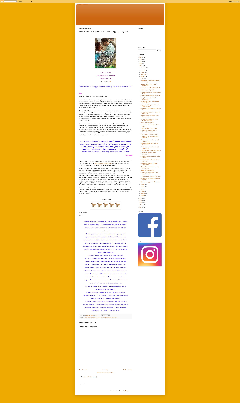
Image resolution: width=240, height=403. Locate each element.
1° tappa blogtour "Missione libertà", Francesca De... (150, 147)
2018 (141, 205)
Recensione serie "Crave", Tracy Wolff (150, 87)
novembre (143, 70)
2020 (141, 200)
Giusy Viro (99, 317)
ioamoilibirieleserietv (106, 317)
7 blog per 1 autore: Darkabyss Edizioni (151, 150)
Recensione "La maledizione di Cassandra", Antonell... (149, 131)
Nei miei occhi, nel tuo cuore (103, 163)
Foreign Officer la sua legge (90, 317)
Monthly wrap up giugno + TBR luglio (150, 182)
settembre (143, 74)
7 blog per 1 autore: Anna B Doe (149, 128)
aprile (142, 189)
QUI (110, 81)
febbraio (143, 193)
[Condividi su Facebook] (107, 315)
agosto (143, 76)
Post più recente (83, 370)
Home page (105, 370)
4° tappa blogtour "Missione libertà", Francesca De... (150, 137)
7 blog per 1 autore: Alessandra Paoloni (151, 176)
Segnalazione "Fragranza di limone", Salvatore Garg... (150, 105)
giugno (143, 184)
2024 (141, 61)
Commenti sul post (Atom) (90, 377)
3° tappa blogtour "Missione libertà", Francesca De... (150, 140)
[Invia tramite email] (102, 315)
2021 (141, 198)
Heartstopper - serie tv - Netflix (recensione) (148, 153)
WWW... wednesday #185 (147, 122)
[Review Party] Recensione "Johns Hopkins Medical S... (149, 119)
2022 (141, 66)
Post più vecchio (127, 370)
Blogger (127, 391)
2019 (141, 202)
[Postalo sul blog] (104, 315)
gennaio (143, 195)
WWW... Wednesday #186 (147, 90)
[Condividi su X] (105, 315)
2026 (141, 57)
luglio (142, 78)
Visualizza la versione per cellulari (105, 372)
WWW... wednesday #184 (147, 170)
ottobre (143, 72)
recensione (114, 317)
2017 (141, 207)
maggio (143, 186)
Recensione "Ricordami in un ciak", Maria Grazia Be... (150, 173)
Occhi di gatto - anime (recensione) (149, 134)
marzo (142, 191)
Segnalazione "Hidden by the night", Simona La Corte (150, 116)
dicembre (143, 68)
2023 (141, 63)
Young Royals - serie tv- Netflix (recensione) (148, 98)
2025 (141, 59)
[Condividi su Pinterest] (109, 315)
